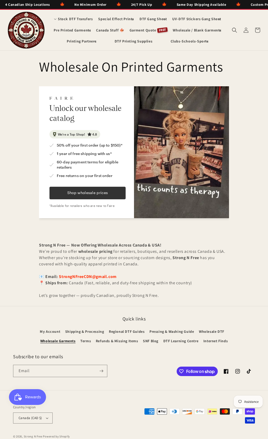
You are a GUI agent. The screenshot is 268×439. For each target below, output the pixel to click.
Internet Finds (215, 341)
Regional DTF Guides (126, 331)
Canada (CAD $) (30, 418)
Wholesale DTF (211, 331)
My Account (50, 331)
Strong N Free (33, 436)
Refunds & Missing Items (117, 341)
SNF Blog (150, 341)
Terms (85, 341)
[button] (73, 18)
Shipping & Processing (84, 331)
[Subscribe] (101, 371)
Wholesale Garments (58, 341)
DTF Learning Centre (180, 341)
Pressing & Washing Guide (171, 331)
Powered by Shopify (56, 436)
